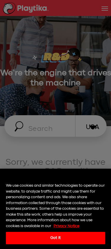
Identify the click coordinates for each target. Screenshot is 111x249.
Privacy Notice (66, 226)
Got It (55, 238)
